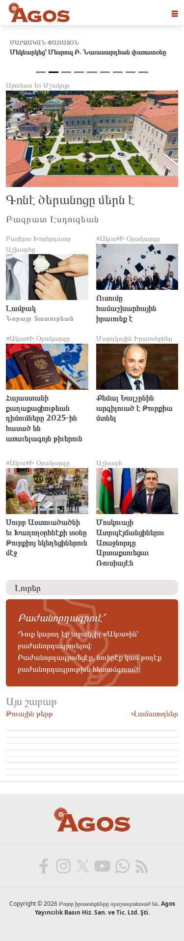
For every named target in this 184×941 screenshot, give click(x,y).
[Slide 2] (53, 72)
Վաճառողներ (154, 713)
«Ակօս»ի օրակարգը (128, 238)
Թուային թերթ (29, 713)
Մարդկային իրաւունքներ (134, 338)
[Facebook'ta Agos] (43, 865)
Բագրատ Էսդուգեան (52, 218)
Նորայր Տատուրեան (40, 317)
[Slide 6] (105, 72)
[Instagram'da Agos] (63, 865)
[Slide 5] (92, 72)
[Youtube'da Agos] (102, 865)
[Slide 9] (143, 72)
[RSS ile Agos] (141, 865)
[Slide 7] (118, 72)
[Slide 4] (79, 72)
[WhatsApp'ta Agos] (121, 865)
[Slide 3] (66, 72)
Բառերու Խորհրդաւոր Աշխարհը (38, 243)
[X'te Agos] (82, 865)
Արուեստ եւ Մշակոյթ (38, 85)
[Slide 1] (41, 72)
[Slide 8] (130, 72)
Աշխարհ (109, 462)
